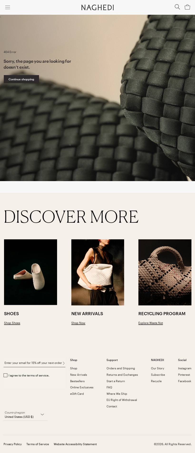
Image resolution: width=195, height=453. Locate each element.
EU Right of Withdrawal (122, 399)
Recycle (156, 381)
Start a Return (116, 381)
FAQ (109, 387)
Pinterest (184, 374)
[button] (177, 8)
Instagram (184, 368)
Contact (112, 406)
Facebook (184, 381)
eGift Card (77, 393)
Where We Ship (117, 393)
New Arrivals (78, 374)
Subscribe (158, 374)
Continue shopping (21, 79)
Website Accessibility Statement (75, 444)
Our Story (157, 368)
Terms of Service (37, 444)
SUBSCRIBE (63, 363)
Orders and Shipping (121, 368)
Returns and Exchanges (122, 374)
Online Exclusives (81, 387)
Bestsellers (77, 381)
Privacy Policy (13, 444)
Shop (73, 368)
